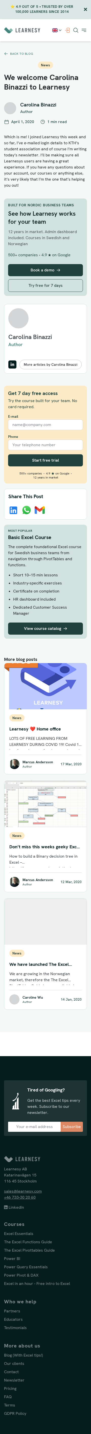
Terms (9, 1405)
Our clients (14, 1363)
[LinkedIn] (12, 364)
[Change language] (57, 30)
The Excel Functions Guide (28, 1242)
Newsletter (14, 1380)
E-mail (13, 416)
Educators (13, 1319)
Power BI (12, 1258)
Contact (11, 1371)
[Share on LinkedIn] (13, 510)
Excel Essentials (18, 1233)
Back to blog (21, 54)
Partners (12, 1311)
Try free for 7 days (46, 285)
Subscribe (72, 1126)
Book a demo (42, 270)
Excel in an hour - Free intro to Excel (37, 1283)
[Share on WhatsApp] (26, 510)
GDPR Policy (15, 1413)
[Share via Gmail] (40, 510)
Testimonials (15, 1327)
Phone (13, 436)
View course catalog (42, 628)
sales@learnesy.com (23, 1191)
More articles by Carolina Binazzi (50, 364)
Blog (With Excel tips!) (23, 1355)
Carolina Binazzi (30, 337)
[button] (84, 30)
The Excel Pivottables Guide (29, 1250)
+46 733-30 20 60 (20, 1197)
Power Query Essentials (26, 1267)
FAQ (8, 1396)
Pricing (10, 1388)
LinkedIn (16, 1207)
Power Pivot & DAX (21, 1275)
